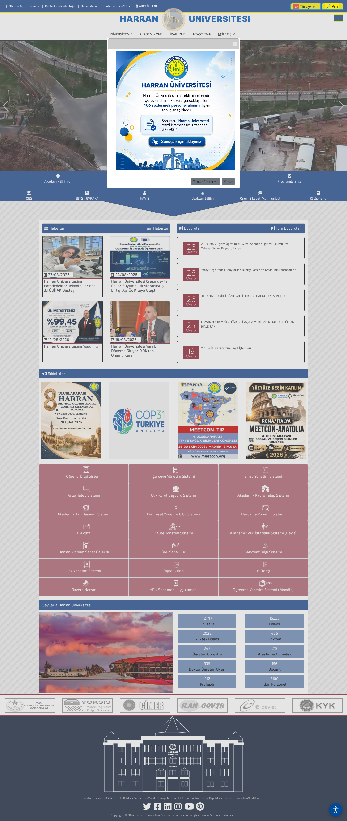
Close (235, 44)
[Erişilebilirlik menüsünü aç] (335, 809)
